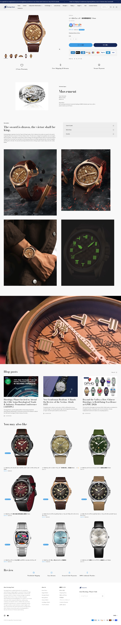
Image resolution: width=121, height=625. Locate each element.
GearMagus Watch (46, 602)
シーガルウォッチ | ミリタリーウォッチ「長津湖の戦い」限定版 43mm (58, 467)
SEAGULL (71, 15)
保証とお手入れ (63, 595)
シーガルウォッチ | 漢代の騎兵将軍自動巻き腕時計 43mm (17, 514)
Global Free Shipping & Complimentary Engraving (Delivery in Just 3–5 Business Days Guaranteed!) (65, 1)
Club (85, 5)
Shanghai (65, 5)
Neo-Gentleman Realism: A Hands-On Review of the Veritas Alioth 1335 (60, 402)
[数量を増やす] (76, 39)
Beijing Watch (45, 597)
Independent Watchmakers (35, 5)
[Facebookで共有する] (75, 59)
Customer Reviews (93, 5)
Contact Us (20, 8)
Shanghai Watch (45, 595)
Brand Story (44, 590)
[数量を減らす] (71, 39)
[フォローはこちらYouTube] (8, 615)
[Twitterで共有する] (77, 59)
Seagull (79, 5)
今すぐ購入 (105, 45)
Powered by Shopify (17, 620)
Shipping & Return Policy (74, 33)
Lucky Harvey (57, 5)
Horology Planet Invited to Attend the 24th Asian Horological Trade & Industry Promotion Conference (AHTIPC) (20, 403)
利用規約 (62, 597)
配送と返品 (62, 590)
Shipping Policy (63, 592)
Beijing (72, 5)
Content (24, 5)
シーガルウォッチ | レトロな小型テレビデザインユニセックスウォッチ (20, 560)
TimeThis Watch (45, 604)
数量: (70, 36)
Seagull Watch (45, 592)
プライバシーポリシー (65, 600)
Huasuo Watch (45, 600)
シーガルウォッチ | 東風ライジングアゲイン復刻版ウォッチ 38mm (95, 560)
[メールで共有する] (81, 59)
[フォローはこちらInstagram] (4, 615)
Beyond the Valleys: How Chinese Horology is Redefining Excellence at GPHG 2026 (99, 402)
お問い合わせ (63, 604)
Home (19, 5)
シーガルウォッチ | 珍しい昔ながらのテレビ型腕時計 (54, 560)
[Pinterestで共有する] (79, 59)
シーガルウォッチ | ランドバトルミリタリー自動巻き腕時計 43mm (95, 467)
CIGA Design (47, 5)
